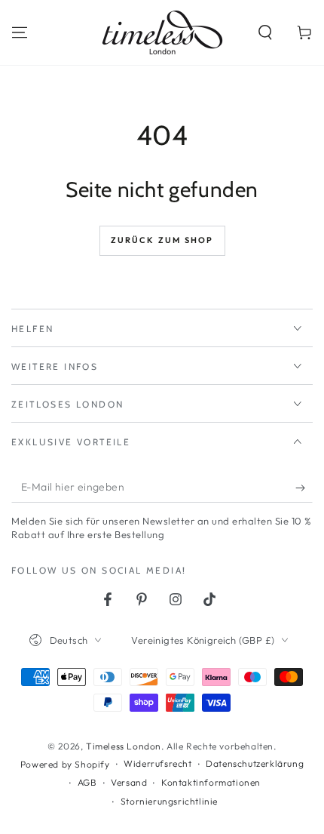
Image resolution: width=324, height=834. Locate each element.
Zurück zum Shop (162, 240)
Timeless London (123, 746)
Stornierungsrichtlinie (169, 801)
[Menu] (19, 32)
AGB (87, 782)
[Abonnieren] (304, 487)
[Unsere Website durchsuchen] (265, 32)
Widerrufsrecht (157, 763)
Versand (129, 782)
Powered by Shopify (65, 764)
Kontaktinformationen (211, 782)
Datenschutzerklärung (255, 763)
